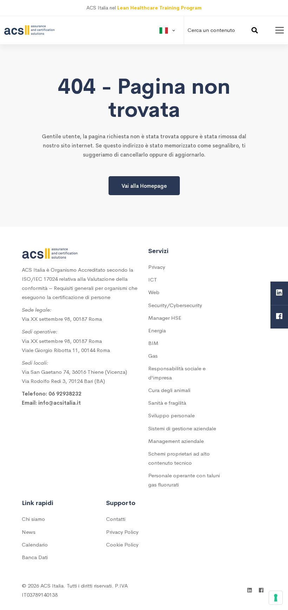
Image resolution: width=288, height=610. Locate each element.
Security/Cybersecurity (175, 305)
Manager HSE (164, 317)
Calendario (35, 544)
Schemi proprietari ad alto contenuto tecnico (179, 458)
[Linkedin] (279, 293)
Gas (153, 355)
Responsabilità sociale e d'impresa (176, 373)
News (28, 532)
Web (153, 292)
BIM (153, 343)
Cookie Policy (122, 544)
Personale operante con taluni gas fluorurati (184, 480)
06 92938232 (64, 393)
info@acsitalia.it (59, 402)
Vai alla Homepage (144, 186)
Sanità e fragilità (167, 402)
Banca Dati (35, 557)
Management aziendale (176, 441)
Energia (157, 330)
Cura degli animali (169, 390)
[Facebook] (279, 317)
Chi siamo (33, 519)
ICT (152, 279)
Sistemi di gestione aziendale (182, 428)
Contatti (115, 519)
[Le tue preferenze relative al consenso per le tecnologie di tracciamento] (275, 597)
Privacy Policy (122, 532)
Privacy (156, 267)
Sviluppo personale (171, 415)
